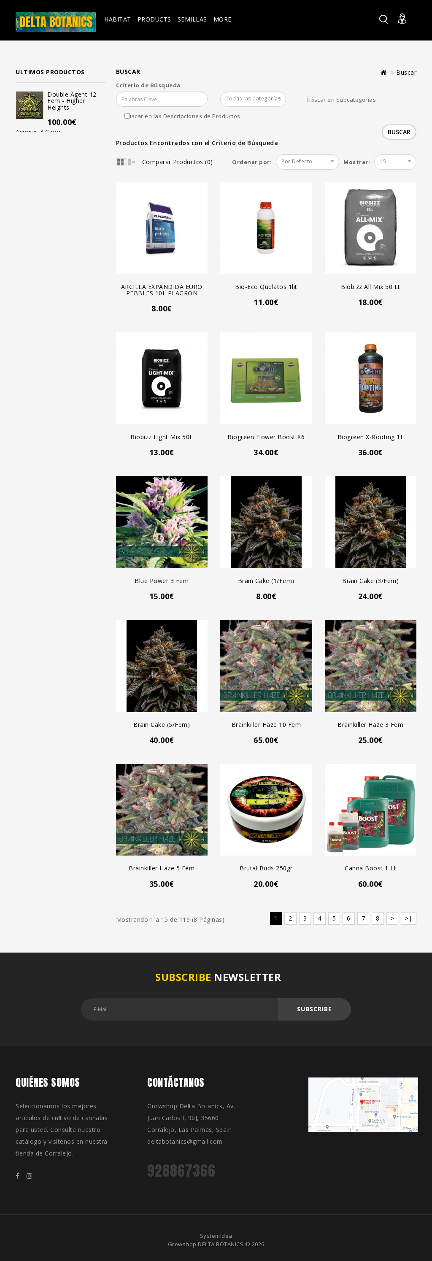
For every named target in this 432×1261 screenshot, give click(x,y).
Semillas (192, 19)
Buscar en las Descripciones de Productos (182, 116)
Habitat (117, 19)
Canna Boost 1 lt (370, 868)
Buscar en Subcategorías (341, 99)
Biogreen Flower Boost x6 (266, 437)
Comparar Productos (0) (177, 162)
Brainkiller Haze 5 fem (161, 868)
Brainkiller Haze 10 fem (266, 725)
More (222, 19)
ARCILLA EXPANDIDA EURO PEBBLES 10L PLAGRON (161, 290)
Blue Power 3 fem (162, 581)
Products (154, 19)
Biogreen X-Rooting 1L (371, 437)
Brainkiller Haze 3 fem (370, 725)
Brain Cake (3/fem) (370, 581)
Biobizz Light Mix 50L (161, 437)
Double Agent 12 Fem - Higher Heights (72, 100)
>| (408, 918)
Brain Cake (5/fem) (161, 725)
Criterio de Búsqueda (148, 85)
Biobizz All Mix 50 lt (370, 287)
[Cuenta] (406, 23)
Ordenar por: (252, 162)
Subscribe (314, 1009)
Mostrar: (346, 162)
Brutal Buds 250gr (266, 868)
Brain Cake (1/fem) (266, 581)
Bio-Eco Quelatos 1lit (266, 287)
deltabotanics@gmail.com (185, 1141)
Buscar (406, 72)
